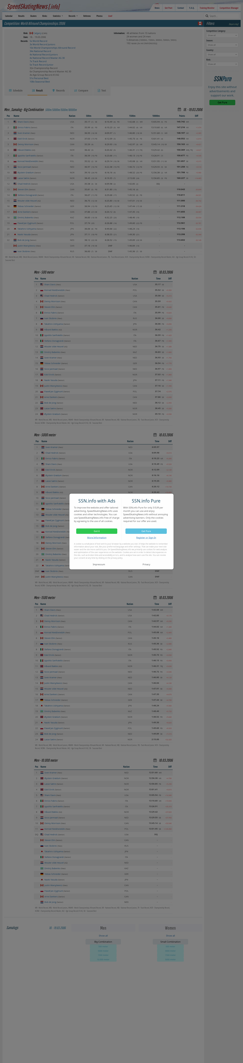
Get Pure (146, 531)
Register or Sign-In (146, 537)
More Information (96, 537)
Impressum (99, 564)
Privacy (146, 564)
